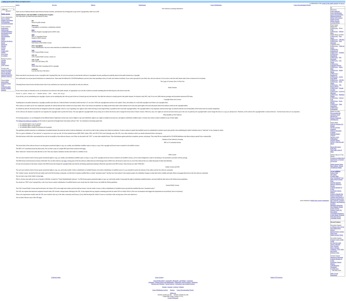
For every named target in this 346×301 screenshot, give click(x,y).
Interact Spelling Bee (337, 195)
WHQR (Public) (335, 134)
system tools (4, 51)
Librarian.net (334, 51)
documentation (5, 36)
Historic (181, 287)
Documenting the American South (336, 114)
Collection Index (56, 277)
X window (4, 56)
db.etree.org (334, 116)
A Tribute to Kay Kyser (337, 227)
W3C (33, 64)
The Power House (336, 85)
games (3, 39)
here (84, 148)
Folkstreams (334, 109)
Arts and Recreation (159, 280)
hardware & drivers (6, 41)
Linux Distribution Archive (160, 290)
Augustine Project (336, 218)
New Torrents (335, 246)
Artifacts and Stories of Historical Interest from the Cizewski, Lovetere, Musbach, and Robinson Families (338, 201)
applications (4, 28)
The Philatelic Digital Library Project (337, 207)
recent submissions (6, 75)
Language (190, 280)
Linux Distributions (216, 5)
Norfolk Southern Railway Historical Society (336, 184)
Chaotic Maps (335, 176)
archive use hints (6, 71)
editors (3, 38)
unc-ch (343, 3)
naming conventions (7, 20)
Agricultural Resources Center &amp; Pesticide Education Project (337, 215)
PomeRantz (334, 56)
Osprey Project (335, 19)
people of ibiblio (6, 88)
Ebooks (164, 287)
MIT (33, 35)
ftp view (54, 5)
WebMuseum (334, 119)
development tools (6, 33)
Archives (175, 287)
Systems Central (6, 83)
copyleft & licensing (7, 23)
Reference (195, 282)
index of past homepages (334, 274)
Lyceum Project (335, 22)
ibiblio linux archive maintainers (320, 200)
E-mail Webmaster (173, 298)
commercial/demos (6, 31)
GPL (33, 50)
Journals (170, 287)
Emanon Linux (335, 252)
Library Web (334, 173)
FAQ (2, 85)
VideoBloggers (335, 265)
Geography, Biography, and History (176, 280)
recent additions (335, 171)
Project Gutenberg (336, 118)
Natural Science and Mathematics (164, 282)
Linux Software (335, 11)
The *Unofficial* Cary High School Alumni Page (337, 179)
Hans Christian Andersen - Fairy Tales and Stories (337, 249)
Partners (172, 290)
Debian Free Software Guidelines (28, 121)
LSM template (5, 22)
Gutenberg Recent (336, 65)
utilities (3, 52)
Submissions (142, 5)
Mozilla (3, 62)
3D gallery (334, 174)
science (3, 47)
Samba (3, 63)
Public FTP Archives (336, 18)
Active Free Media (337, 77)
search (3, 49)
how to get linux (6, 73)
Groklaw (341, 52)
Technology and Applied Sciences (185, 284)
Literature (151, 282)
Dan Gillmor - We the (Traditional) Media (337, 166)
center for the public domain (330, 3)
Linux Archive (159, 277)
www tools (4, 54)
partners (3, 90)
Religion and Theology (158, 284)
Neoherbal (334, 267)
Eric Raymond (336, 58)
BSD (33, 30)
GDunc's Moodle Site (337, 194)
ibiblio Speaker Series (337, 164)
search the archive (6, 70)
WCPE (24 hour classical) (335, 128)
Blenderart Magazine (337, 205)
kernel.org (4, 44)
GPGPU (341, 80)
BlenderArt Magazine (337, 257)
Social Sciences (170, 284)
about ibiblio (5, 82)
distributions (4, 35)
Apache (3, 60)
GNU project (5, 65)
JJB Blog (341, 39)
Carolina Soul (335, 269)
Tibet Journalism (336, 105)
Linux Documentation (337, 14)
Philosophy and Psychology (183, 282)
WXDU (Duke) (335, 140)
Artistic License (36, 41)
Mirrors (93, 5)
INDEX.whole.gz (6, 76)
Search (17, 5)
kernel (3, 43)
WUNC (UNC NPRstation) (335, 138)
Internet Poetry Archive (337, 231)
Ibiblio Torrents (335, 21)
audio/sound (4, 30)
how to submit (5, 19)
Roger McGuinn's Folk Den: (336, 147)
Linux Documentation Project (302, 5)
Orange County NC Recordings (336, 211)
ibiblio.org (173, 293)
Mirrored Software (336, 16)
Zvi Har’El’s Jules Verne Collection (336, 243)
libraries (3, 46)
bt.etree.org (334, 75)
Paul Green (334, 233)
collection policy (6, 87)
